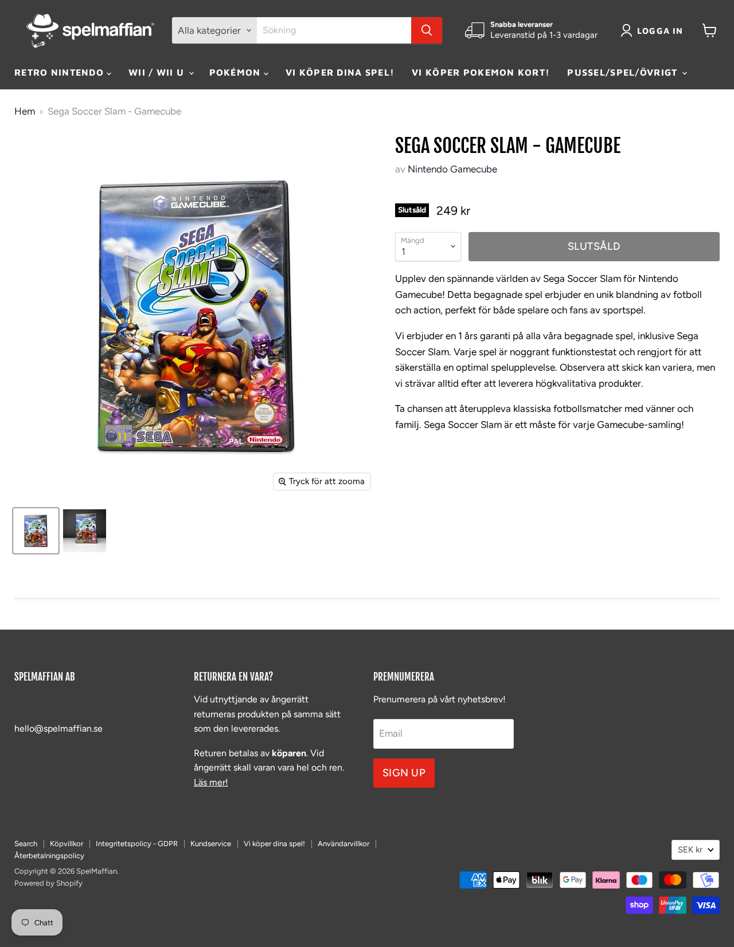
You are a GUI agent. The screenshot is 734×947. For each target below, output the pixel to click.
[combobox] (334, 30)
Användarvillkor (343, 843)
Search (25, 843)
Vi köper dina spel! (340, 72)
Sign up (404, 773)
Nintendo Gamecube (452, 169)
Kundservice (210, 843)
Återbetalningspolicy (49, 855)
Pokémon (236, 72)
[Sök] (426, 30)
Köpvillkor (66, 843)
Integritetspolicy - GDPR (137, 843)
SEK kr (690, 849)
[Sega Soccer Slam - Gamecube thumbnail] (35, 530)
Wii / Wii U (157, 72)
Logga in (660, 31)
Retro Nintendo (60, 72)
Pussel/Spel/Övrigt (623, 72)
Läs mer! (211, 782)
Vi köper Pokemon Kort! (481, 72)
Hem (24, 111)
